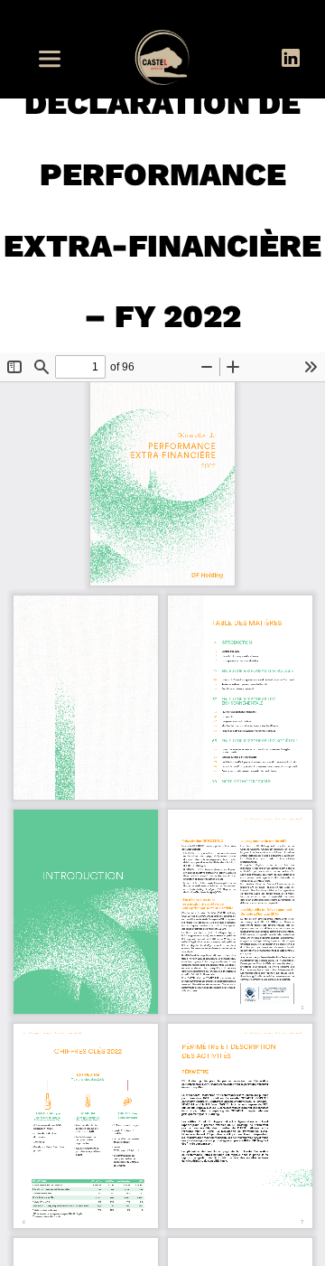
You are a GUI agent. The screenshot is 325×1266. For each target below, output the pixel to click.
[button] (55, 59)
